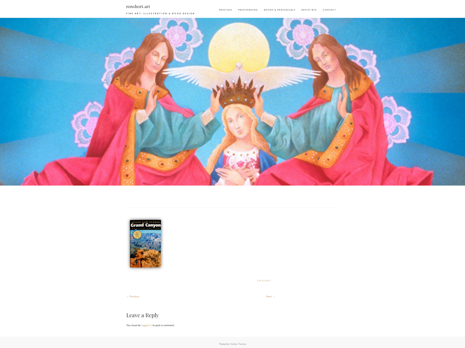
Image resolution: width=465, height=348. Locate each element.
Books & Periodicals (280, 9)
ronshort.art (138, 6)
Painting (225, 9)
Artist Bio (309, 9)
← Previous (132, 296)
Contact (329, 9)
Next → (270, 296)
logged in (146, 325)
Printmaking (248, 9)
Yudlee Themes (238, 344)
